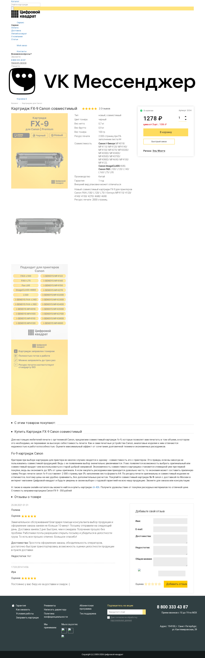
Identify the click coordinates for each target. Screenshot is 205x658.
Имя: (138, 521)
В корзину (166, 132)
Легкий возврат (19, 33)
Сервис (20, 22)
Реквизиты (50, 605)
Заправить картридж (27, 617)
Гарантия (21, 605)
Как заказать (23, 609)
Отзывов (104, 108)
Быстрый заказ (159, 141)
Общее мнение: (143, 559)
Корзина (21, 99)
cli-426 (95, 487)
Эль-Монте (158, 151)
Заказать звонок (18, 63)
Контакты (21, 51)
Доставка (16, 30)
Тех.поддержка (88, 613)
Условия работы (25, 613)
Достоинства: (143, 536)
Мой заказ (21, 45)
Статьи (14, 39)
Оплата (14, 27)
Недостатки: (142, 547)
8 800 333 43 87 (18, 60)
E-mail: (139, 529)
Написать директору (55, 609)
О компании (17, 36)
